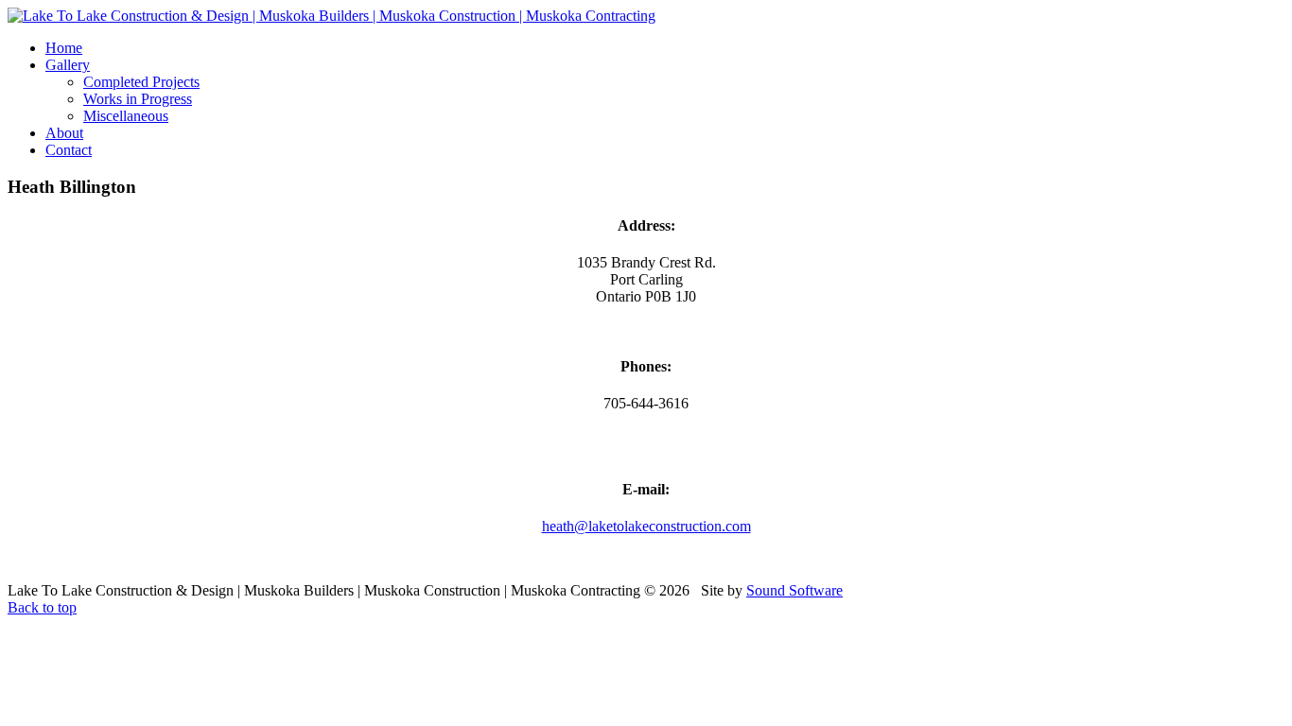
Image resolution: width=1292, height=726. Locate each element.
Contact (68, 150)
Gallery (67, 65)
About (64, 133)
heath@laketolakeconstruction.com (646, 526)
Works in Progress (137, 99)
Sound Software (794, 590)
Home (63, 48)
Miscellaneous (125, 116)
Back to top (42, 607)
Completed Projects (141, 82)
